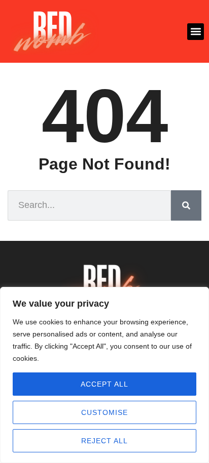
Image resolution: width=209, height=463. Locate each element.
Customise (104, 412)
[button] (195, 31)
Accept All (104, 384)
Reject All (104, 441)
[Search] (186, 205)
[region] (104, 375)
